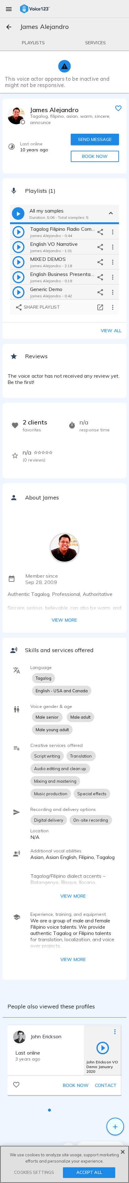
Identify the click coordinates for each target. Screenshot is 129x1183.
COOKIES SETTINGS (34, 1172)
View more (64, 620)
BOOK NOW (95, 156)
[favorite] (118, 108)
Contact (105, 1085)
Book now (76, 1085)
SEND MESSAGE (95, 139)
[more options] (112, 231)
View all (111, 330)
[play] (18, 231)
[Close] (123, 1152)
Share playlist (41, 307)
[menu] (9, 9)
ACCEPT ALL (89, 1172)
